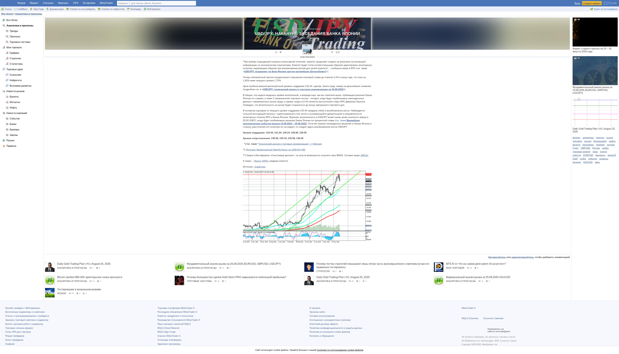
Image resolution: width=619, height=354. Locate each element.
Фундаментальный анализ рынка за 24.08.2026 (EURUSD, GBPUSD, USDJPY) (592, 75)
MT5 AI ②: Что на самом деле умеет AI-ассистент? (476, 263)
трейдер (600, 144)
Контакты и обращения (322, 336)
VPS (75, 3)
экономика (588, 144)
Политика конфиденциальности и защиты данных (336, 328)
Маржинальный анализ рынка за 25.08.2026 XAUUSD (478, 277)
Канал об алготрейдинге (606, 9)
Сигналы (48, 3)
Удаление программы (169, 344)
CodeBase (22, 9)
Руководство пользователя (178, 320)
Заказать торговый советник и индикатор (26, 320)
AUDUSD (588, 162)
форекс (576, 137)
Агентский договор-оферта (324, 324)
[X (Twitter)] (474, 330)
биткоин (577, 162)
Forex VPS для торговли (18, 332)
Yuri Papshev (307, 57)
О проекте (315, 308)
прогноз (600, 137)
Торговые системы (199, 281)
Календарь (136, 9)
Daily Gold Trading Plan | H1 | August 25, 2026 (343, 277)
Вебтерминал (153, 9)
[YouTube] (479, 330)
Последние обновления (177, 312)
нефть (612, 141)
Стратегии (323, 271)
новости (577, 155)
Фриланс (63, 3)
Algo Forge (39, 9)
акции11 (612, 155)
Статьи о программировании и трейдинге (27, 316)
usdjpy (605, 148)
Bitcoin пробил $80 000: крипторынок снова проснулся (89, 277)
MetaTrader (106, 3)
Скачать (168, 336)
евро (597, 162)
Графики (10, 344)
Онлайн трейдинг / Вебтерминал (22, 308)
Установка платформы (169, 340)
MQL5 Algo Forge (166, 332)
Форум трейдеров (14, 336)
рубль (583, 158)
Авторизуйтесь (497, 257)
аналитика (588, 137)
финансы (600, 155)
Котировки (89, 3)
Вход (577, 3)
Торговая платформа (176, 308)
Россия (596, 148)
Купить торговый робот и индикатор (24, 324)
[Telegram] (469, 330)
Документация (57, 9)
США (575, 158)
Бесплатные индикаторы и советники (25, 312)
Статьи (8, 9)
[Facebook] (464, 330)
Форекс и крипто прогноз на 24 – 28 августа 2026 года (592, 35)
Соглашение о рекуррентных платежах (330, 320)
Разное (61, 293)
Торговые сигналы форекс (19, 328)
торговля (577, 141)
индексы (603, 158)
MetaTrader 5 (469, 308)
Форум (21, 3)
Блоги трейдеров (14, 340)
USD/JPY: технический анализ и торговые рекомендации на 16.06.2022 (303, 89)
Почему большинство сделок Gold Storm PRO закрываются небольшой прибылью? (236, 277)
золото (603, 151)
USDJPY (285, 71)
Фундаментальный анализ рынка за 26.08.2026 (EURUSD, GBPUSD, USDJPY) (234, 263)
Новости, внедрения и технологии (175, 316)
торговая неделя (581, 151)
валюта (576, 144)
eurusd (587, 141)
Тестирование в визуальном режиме (79, 289)
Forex (576, 148)
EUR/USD (588, 155)
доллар (611, 144)
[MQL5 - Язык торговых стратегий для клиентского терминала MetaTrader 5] (8, 3)
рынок (609, 137)
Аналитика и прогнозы (307, 29)
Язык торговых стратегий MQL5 (174, 324)
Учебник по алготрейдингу (82, 9)
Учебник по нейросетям (113, 9)
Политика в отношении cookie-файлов (330, 332)
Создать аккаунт (591, 3)
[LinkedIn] (484, 330)
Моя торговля (455, 268)
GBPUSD (585, 148)
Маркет (34, 3)
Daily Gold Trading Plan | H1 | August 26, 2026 (83, 263)
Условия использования (322, 316)
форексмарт (600, 141)
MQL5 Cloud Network (168, 328)
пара (595, 151)
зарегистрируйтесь (522, 257)
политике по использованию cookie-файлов (340, 350)
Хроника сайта (317, 312)
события (592, 158)
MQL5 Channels (470, 318)
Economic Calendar (494, 318)
